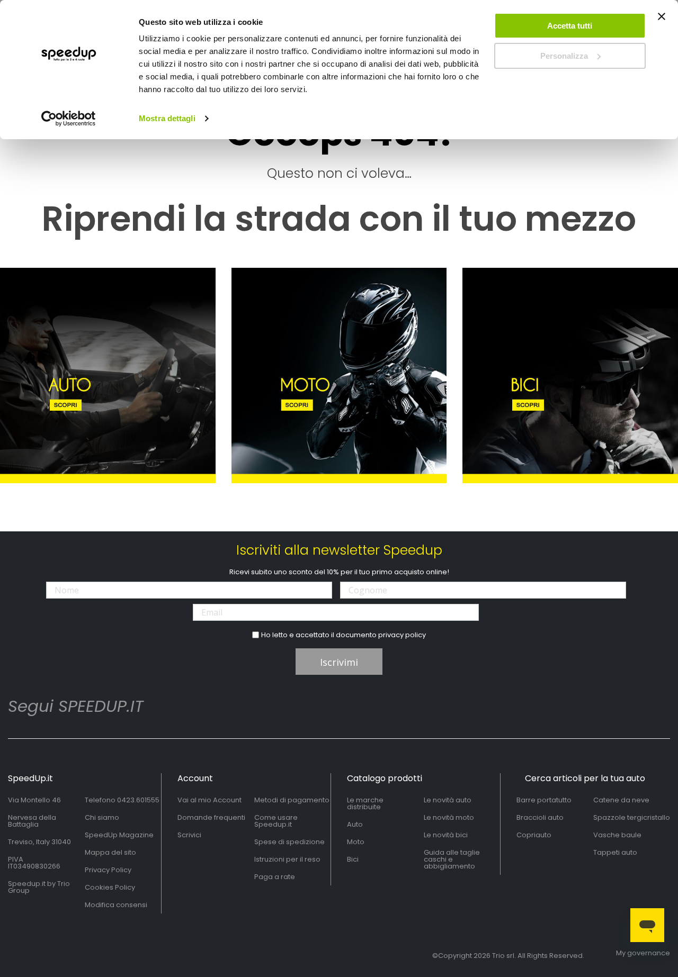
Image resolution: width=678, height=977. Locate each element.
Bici (353, 859)
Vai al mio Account (209, 800)
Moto (355, 842)
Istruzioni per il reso (287, 859)
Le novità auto (447, 800)
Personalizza (564, 55)
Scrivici (189, 835)
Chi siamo (102, 817)
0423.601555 (138, 800)
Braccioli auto (540, 817)
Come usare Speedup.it (276, 820)
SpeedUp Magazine (119, 835)
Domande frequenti (211, 817)
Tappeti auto (615, 852)
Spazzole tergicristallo (631, 817)
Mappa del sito (110, 852)
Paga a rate (274, 877)
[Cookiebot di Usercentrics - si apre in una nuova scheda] (68, 118)
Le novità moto (449, 817)
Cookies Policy (110, 887)
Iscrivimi (339, 662)
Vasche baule (617, 835)
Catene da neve (621, 800)
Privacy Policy (108, 870)
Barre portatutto (544, 800)
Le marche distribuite (365, 803)
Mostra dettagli (167, 118)
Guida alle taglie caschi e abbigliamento (452, 859)
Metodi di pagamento (291, 800)
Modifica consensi (116, 905)
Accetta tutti (569, 25)
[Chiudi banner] (661, 21)
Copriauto (533, 835)
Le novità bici (446, 835)
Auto (355, 824)
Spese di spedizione (289, 842)
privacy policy (402, 635)
